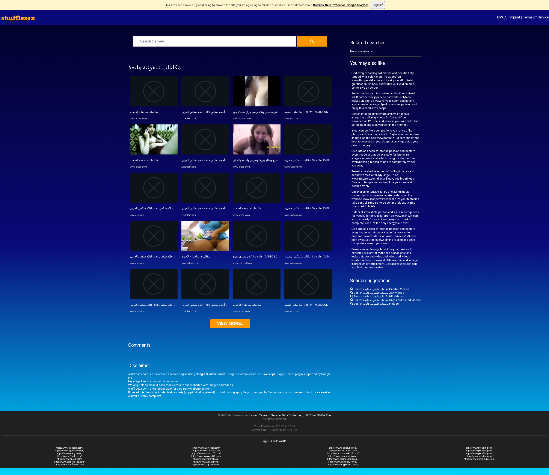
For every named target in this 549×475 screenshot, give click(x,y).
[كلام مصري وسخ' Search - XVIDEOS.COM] (257, 250)
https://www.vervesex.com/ (206, 447)
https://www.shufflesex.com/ (69, 464)
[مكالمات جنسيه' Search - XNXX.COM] (308, 105)
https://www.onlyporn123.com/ (342, 464)
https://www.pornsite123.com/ (69, 461)
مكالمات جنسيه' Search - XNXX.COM (306, 112)
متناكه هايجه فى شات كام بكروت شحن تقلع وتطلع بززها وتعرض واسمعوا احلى (278, 160)
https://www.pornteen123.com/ (342, 459)
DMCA (502, 17)
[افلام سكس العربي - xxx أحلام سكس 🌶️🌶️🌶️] (154, 202)
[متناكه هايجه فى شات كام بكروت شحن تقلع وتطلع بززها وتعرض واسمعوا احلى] (257, 153)
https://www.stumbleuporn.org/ (479, 459)
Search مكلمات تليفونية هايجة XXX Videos (378, 293)
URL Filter (310, 415)
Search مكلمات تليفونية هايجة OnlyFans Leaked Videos (387, 300)
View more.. (230, 323)
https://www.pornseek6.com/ (342, 456)
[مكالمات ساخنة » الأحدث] (154, 105)
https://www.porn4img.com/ (479, 456)
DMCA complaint (150, 396)
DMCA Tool (324, 415)
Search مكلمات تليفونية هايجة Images (376, 304)
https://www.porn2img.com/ (479, 450)
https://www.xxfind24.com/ (206, 459)
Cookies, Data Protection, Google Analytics (340, 5)
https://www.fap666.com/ (69, 459)
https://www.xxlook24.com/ (206, 461)
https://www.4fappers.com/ (69, 447)
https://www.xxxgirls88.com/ (206, 464)
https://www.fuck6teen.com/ (343, 450)
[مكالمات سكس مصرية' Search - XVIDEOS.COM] (308, 153)
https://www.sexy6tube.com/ (343, 447)
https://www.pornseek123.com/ (343, 453)
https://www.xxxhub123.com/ (206, 453)
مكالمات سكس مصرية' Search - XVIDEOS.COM (312, 160)
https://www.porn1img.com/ (479, 447)
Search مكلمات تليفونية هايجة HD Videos (378, 296)
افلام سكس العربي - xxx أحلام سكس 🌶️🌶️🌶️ (157, 208)
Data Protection (292, 415)
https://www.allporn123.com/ (342, 461)
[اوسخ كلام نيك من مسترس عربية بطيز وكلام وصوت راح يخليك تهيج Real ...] (257, 105)
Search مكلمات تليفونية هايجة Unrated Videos (381, 289)
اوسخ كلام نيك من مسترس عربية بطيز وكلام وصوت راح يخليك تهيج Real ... (275, 112)
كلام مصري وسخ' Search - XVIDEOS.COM (257, 256)
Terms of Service (536, 17)
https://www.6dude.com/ (69, 456)
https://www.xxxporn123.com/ (206, 456)
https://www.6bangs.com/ (69, 453)
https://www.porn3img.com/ (479, 453)
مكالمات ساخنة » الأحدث (144, 112)
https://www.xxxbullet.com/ (206, 450)
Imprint (514, 17)
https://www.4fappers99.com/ (69, 450)
